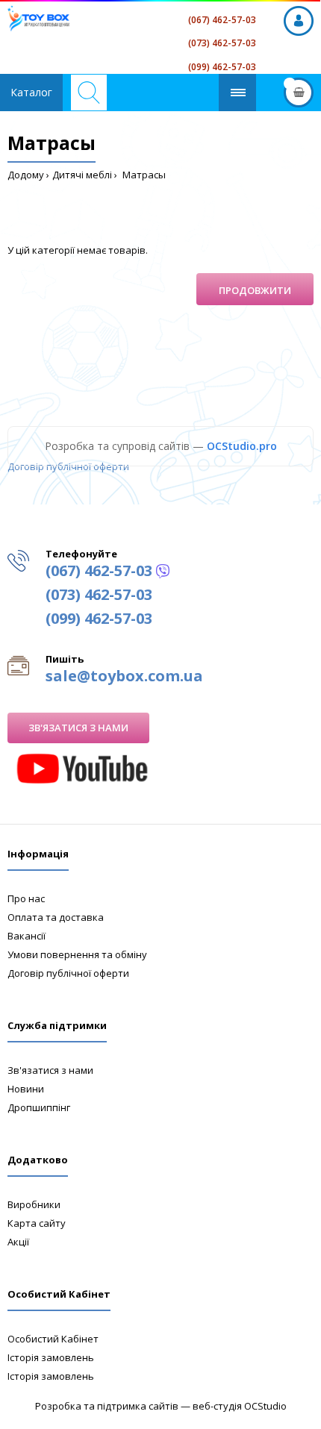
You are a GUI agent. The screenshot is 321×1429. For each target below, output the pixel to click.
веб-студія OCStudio (240, 1406)
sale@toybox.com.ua (124, 676)
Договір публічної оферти (68, 466)
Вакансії (26, 935)
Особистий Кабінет (53, 1338)
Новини (25, 1088)
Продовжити (255, 290)
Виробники (33, 1204)
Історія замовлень (50, 1357)
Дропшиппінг (38, 1107)
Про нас (26, 898)
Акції (18, 1241)
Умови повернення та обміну (77, 954)
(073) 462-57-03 (222, 43)
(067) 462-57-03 (222, 19)
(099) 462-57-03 (222, 66)
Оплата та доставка (55, 917)
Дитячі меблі (82, 174)
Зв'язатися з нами (78, 727)
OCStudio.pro (242, 446)
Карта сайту (36, 1223)
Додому (25, 174)
